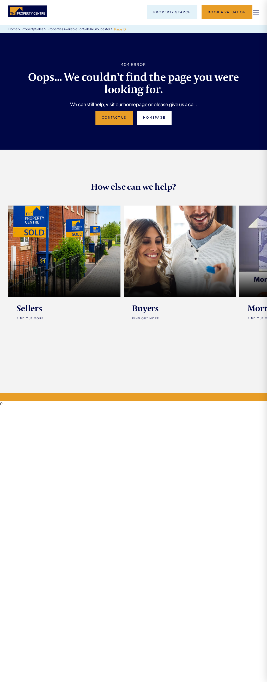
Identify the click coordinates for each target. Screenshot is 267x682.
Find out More (30, 318)
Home (12, 29)
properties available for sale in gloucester (78, 29)
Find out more (145, 318)
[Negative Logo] (27, 15)
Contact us (114, 117)
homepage (154, 117)
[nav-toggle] (256, 12)
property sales (32, 29)
